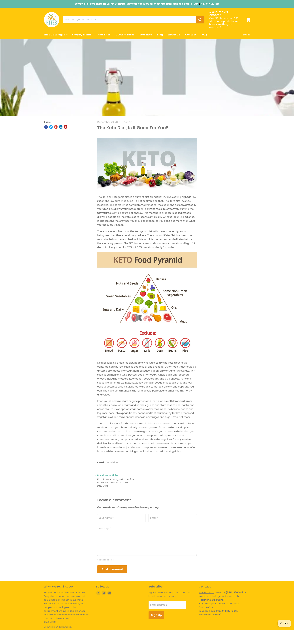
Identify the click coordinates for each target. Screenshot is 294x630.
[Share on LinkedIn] (60, 127)
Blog (160, 34)
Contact (190, 34)
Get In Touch (206, 592)
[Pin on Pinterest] (65, 127)
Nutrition (112, 462)
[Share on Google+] (56, 127)
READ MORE (50, 622)
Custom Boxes (125, 34)
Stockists (145, 34)
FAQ (204, 34)
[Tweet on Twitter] (51, 127)
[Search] (200, 19)
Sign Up (156, 615)
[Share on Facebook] (46, 127)
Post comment (112, 569)
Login (246, 34)
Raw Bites (104, 34)
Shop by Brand (81, 34)
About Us (174, 34)
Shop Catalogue (55, 34)
